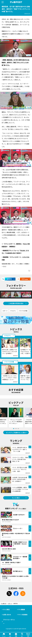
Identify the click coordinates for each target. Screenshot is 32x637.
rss (22, 593)
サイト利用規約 (22, 614)
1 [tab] (13, 428)
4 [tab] (18, 428)
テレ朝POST (16, 2)
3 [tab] (16, 428)
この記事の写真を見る (16, 303)
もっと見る (16, 498)
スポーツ (5, 311)
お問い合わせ (7, 614)
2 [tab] (15, 428)
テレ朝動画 (21, 609)
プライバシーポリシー (9, 621)
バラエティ (13, 311)
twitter (9, 593)
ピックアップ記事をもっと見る (16, 432)
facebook (16, 593)
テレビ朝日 (6, 609)
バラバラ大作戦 (23, 311)
